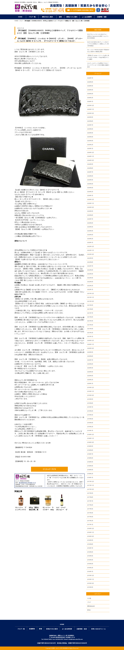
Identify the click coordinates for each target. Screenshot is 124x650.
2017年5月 (90, 509)
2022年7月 (90, 266)
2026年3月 (90, 93)
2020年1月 (90, 383)
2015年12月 (90, 575)
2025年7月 (90, 125)
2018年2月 (90, 473)
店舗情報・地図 (101, 17)
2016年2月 (90, 567)
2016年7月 (90, 548)
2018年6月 (90, 458)
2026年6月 (90, 82)
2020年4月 (90, 372)
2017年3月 (90, 517)
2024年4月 (90, 184)
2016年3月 (90, 564)
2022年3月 (90, 281)
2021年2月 (90, 332)
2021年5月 (90, 321)
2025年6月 (90, 129)
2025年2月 (90, 144)
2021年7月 (90, 313)
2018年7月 (90, 454)
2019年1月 (90, 430)
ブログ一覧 (32, 17)
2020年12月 (90, 340)
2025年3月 (90, 140)
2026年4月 (90, 90)
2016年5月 (90, 556)
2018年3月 (90, 470)
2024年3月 (90, 187)
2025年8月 (90, 121)
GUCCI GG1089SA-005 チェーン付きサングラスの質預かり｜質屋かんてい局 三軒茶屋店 (98, 44)
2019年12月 (90, 387)
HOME (20, 17)
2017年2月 (90, 520)
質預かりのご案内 (71, 17)
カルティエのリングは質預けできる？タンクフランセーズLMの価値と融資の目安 (98, 65)
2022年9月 (90, 258)
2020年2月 (90, 379)
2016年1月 (90, 571)
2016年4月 (90, 560)
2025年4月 (90, 137)
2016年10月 (90, 536)
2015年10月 (90, 583)
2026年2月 (90, 97)
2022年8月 (90, 262)
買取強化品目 (91, 606)
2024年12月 (90, 152)
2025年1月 (90, 148)
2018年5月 (90, 462)
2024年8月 (90, 168)
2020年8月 (90, 356)
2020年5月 (90, 368)
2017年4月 (90, 513)
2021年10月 (90, 301)
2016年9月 (90, 540)
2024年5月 (90, 180)
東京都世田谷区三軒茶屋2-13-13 (27, 482)
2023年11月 (90, 203)
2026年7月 (90, 78)
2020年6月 (90, 364)
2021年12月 (90, 293)
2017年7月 (90, 501)
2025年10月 (90, 113)
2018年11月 (90, 438)
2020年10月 (90, 348)
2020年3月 (90, 375)
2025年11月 (90, 109)
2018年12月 (90, 434)
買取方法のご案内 (47, 17)
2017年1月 (90, 524)
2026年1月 (90, 101)
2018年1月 (90, 477)
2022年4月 (90, 278)
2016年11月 (90, 532)
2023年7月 (90, 219)
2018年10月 (90, 442)
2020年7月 (90, 360)
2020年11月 (90, 344)
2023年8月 (90, 215)
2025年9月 (90, 117)
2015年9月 (90, 587)
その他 (89, 598)
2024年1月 (90, 195)
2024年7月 (90, 172)
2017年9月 (90, 493)
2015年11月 (90, 579)
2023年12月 (90, 199)
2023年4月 (90, 231)
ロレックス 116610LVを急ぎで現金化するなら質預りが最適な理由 (98, 50)
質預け (89, 610)
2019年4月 (90, 419)
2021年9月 (90, 305)
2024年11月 (90, 156)
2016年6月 (90, 552)
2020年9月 (90, 352)
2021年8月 (90, 309)
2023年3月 (90, 234)
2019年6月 (90, 411)
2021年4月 (90, 325)
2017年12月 (90, 481)
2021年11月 (90, 297)
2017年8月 (90, 497)
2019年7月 (90, 407)
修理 (60, 17)
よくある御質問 (87, 17)
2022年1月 (90, 289)
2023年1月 (90, 242)
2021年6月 (90, 317)
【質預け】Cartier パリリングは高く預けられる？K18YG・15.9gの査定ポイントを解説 (98, 57)
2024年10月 (90, 160)
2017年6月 (90, 505)
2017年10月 (90, 489)
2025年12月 (90, 105)
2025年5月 (90, 133)
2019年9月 (90, 399)
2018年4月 (90, 466)
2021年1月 (90, 336)
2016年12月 (90, 528)
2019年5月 (90, 415)
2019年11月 (90, 391)
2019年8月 (90, 403)
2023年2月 (90, 238)
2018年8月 (90, 450)
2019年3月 (90, 423)
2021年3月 (90, 328)
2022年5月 (90, 274)
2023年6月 (90, 223)
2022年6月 (90, 270)
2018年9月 (90, 446)
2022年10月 (90, 254)
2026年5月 (90, 86)
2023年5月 (90, 227)
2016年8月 (90, 544)
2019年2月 (90, 426)
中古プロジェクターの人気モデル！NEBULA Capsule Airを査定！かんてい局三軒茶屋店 (98, 36)
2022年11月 (90, 250)
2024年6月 (90, 176)
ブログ (21, 21)
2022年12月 (90, 246)
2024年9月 (90, 164)
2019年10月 (90, 395)
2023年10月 (90, 207)
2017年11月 (90, 485)
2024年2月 (90, 191)
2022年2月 (90, 285)
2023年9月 (90, 211)
